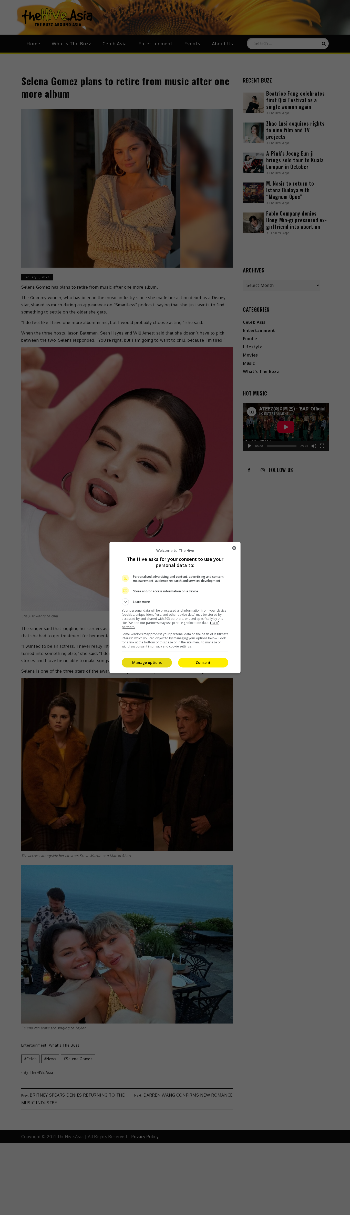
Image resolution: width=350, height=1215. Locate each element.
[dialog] (175, 607)
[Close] (234, 548)
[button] (175, 601)
